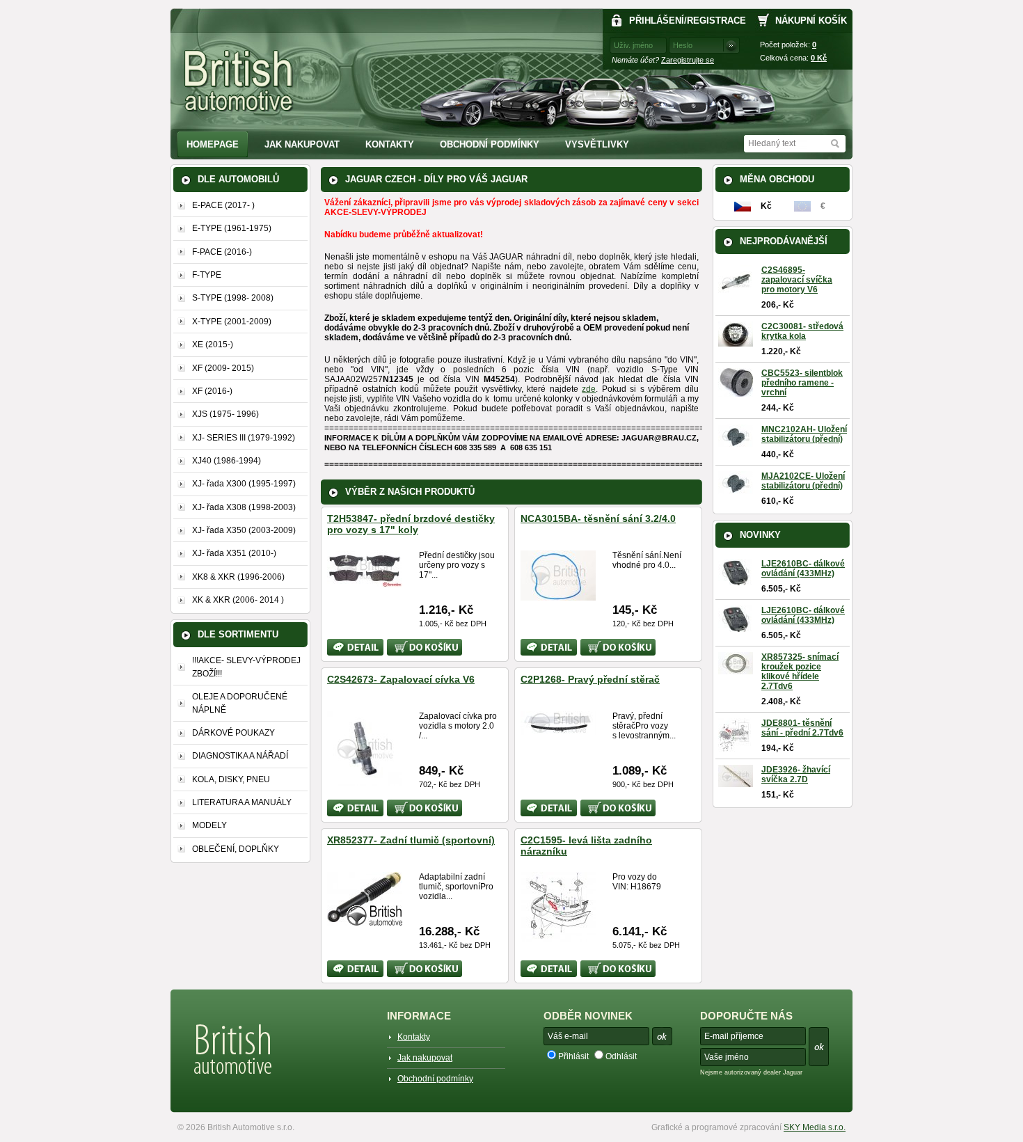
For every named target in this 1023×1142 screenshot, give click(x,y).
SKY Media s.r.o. (815, 1127)
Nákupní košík (811, 20)
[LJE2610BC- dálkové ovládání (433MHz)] (735, 580)
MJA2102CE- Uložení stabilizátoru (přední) (803, 481)
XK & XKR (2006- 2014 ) (238, 600)
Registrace (716, 20)
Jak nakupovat (302, 144)
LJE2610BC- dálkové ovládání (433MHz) (803, 568)
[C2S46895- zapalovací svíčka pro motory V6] (735, 294)
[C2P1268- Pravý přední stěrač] (558, 729)
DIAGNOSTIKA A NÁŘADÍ (240, 756)
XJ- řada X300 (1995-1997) (244, 484)
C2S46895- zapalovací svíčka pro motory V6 (796, 279)
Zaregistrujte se (687, 60)
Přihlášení (656, 20)
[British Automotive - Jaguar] (239, 81)
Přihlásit (573, 1056)
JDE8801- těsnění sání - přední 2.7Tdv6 (802, 728)
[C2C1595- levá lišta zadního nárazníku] (558, 936)
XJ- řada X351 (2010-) (234, 553)
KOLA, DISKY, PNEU (231, 779)
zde (589, 389)
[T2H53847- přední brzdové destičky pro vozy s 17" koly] (364, 582)
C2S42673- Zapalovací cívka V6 (401, 679)
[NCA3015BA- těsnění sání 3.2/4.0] (558, 595)
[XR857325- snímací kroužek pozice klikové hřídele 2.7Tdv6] (735, 669)
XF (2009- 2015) (223, 368)
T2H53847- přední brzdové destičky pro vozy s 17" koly (411, 524)
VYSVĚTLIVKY (597, 144)
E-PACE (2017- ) (223, 205)
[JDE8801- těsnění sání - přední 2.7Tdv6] (734, 747)
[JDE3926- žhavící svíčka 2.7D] (735, 782)
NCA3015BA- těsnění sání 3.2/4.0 (598, 518)
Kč (819, 58)
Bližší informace (346, 647)
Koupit (399, 644)
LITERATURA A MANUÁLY (242, 802)
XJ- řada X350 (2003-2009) (244, 530)
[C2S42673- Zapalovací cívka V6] (364, 781)
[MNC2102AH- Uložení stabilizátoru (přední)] (735, 442)
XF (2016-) (212, 391)
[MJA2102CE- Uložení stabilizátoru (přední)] (735, 489)
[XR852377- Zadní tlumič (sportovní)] (364, 920)
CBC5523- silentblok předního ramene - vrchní (802, 382)
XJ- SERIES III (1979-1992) (243, 438)
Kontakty (389, 144)
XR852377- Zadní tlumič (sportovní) (411, 840)
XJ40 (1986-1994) (226, 461)
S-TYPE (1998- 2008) (232, 298)
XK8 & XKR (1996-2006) (238, 577)
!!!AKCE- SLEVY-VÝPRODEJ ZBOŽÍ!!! (246, 667)
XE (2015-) (212, 344)
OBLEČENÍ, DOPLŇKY (235, 849)
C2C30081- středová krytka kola (802, 331)
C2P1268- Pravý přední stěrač (590, 679)
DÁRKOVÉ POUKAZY (233, 733)
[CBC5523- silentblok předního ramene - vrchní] (735, 392)
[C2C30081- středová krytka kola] (735, 342)
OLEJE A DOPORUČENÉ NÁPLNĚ (239, 703)
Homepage (213, 144)
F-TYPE (206, 275)
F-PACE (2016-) (222, 252)
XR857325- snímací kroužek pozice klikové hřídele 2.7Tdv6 (800, 671)
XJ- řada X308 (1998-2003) (244, 507)
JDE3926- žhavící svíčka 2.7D (795, 774)
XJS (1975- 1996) (225, 414)
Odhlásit (621, 1056)
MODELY (209, 825)
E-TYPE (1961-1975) (231, 228)
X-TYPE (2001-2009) (231, 321)
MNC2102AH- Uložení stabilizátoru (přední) (804, 434)
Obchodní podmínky (489, 144)
